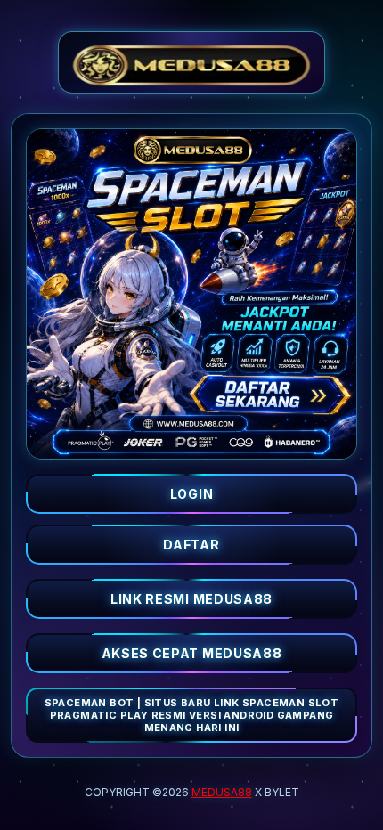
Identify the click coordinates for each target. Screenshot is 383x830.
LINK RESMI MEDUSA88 (191, 598)
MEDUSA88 (222, 792)
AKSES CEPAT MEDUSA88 (192, 653)
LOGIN (192, 493)
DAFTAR (191, 544)
